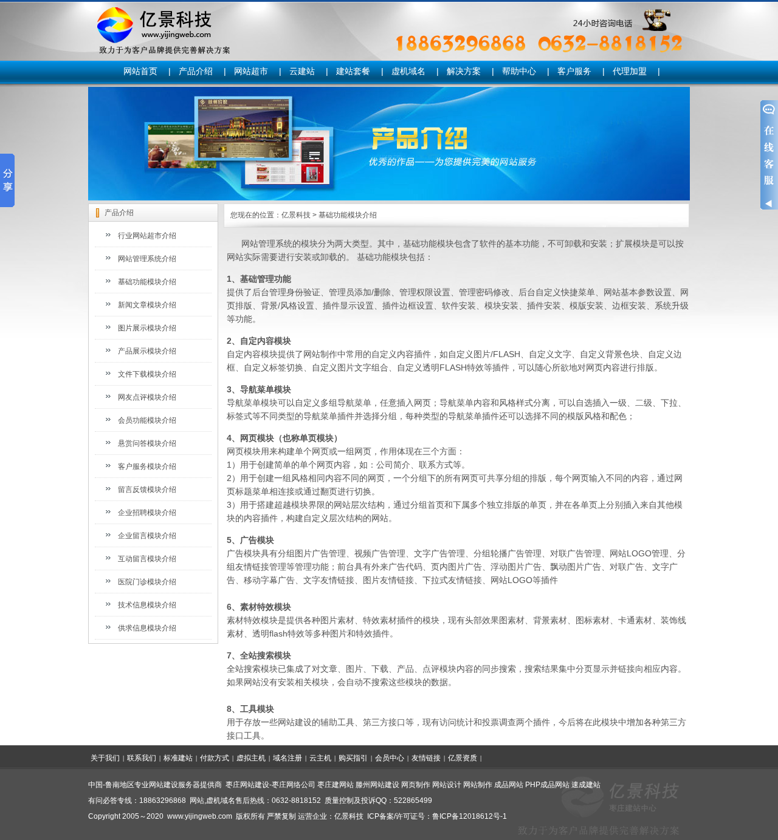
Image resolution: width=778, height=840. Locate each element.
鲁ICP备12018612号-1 (469, 816)
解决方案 (464, 71)
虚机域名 (408, 71)
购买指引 (353, 758)
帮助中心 (519, 71)
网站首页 (140, 71)
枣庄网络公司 (293, 784)
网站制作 (477, 784)
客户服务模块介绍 (147, 466)
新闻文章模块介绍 (147, 305)
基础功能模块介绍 (147, 282)
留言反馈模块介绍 (147, 489)
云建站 (302, 71)
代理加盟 (630, 71)
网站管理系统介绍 (147, 258)
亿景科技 (296, 215)
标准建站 (178, 758)
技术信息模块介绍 (147, 605)
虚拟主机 (251, 758)
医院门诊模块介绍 (147, 582)
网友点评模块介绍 (147, 397)
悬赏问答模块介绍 (147, 443)
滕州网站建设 (377, 784)
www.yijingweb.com (199, 816)
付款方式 (214, 758)
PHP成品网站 (547, 784)
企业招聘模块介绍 (147, 512)
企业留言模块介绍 (147, 535)
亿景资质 (462, 758)
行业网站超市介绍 (147, 235)
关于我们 (105, 758)
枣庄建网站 (335, 784)
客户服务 (574, 71)
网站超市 (251, 71)
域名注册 (287, 758)
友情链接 (426, 758)
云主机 (320, 758)
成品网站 (508, 784)
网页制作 (415, 784)
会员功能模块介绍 (147, 420)
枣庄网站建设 (247, 784)
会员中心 (389, 758)
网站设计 (446, 784)
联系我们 (141, 758)
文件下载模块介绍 (147, 374)
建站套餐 (353, 71)
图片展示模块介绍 (147, 328)
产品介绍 (196, 71)
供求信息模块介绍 (147, 628)
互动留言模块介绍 (147, 559)
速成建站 (586, 784)
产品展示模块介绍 (147, 351)
